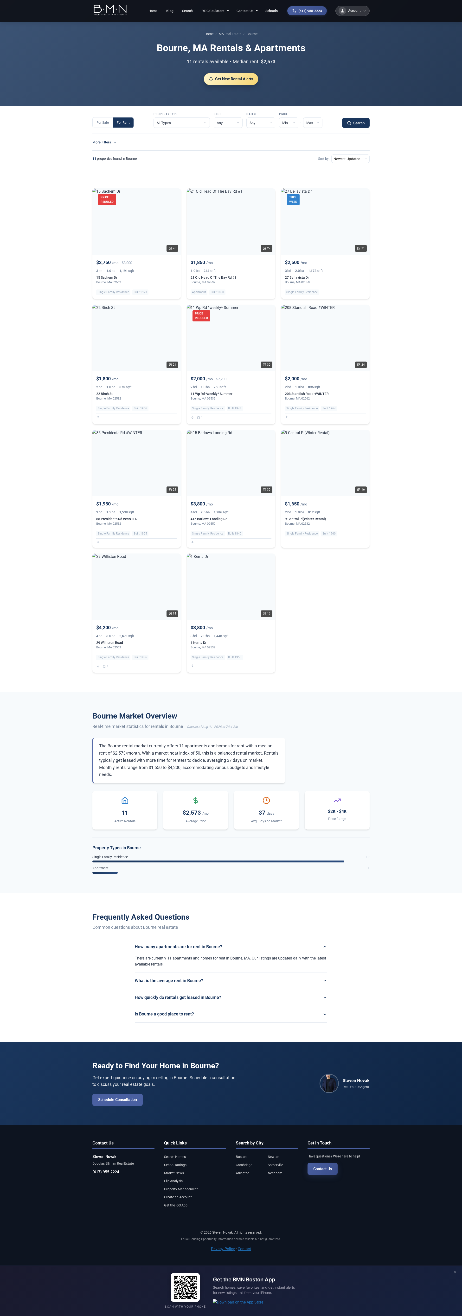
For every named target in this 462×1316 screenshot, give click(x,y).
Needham (275, 1173)
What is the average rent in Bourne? (169, 980)
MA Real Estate (230, 34)
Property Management (181, 1189)
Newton (274, 1157)
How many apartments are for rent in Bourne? (178, 946)
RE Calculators (213, 11)
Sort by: (323, 159)
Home (153, 11)
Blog (169, 11)
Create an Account (178, 1197)
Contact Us (245, 11)
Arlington (243, 1173)
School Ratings (175, 1165)
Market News (174, 1173)
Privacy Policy (223, 1249)
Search (187, 11)
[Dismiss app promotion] (455, 1272)
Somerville (275, 1165)
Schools (271, 11)
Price (283, 114)
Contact (244, 1249)
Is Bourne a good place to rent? (164, 1013)
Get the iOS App (175, 1205)
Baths (251, 114)
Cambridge (244, 1165)
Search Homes (175, 1157)
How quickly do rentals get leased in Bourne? (178, 997)
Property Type (166, 114)
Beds (217, 114)
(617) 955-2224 (105, 1172)
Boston (241, 1157)
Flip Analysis (173, 1181)
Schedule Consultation (117, 1099)
